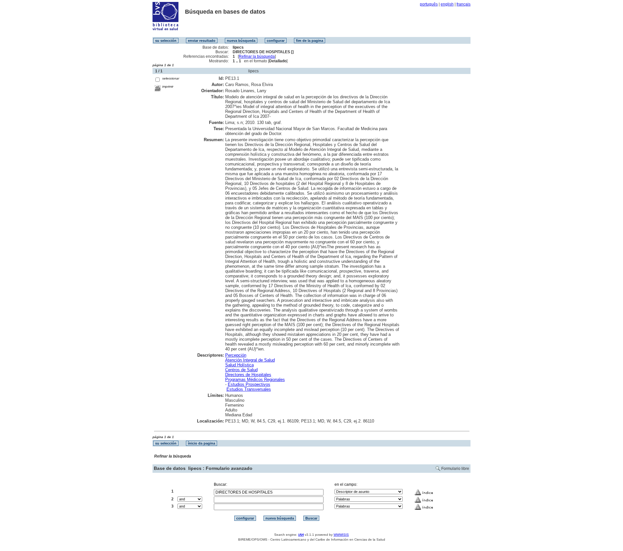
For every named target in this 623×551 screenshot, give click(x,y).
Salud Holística (239, 364)
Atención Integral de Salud (250, 360)
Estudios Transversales (248, 389)
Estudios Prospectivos (249, 384)
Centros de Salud (241, 369)
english (447, 4)
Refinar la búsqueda (257, 56)
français (463, 4)
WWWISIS (341, 534)
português (429, 4)
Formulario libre (455, 468)
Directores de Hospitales (248, 374)
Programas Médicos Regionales (255, 379)
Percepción (235, 355)
